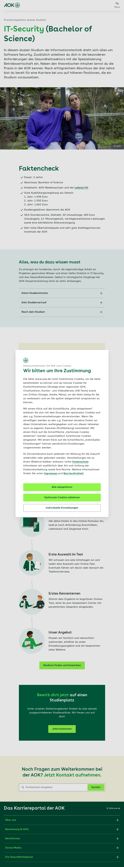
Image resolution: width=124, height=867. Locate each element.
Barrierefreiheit (73, 473)
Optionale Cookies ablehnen (62, 497)
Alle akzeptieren (62, 487)
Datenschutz (80, 462)
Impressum (51, 473)
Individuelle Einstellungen (62, 508)
